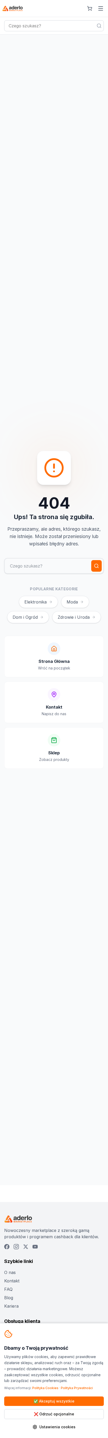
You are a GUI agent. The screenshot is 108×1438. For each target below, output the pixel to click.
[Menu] (100, 8)
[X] (25, 1246)
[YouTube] (35, 1246)
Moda (72, 602)
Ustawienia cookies (57, 1427)
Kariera (11, 1306)
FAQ (8, 1289)
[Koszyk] (89, 8)
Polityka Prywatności (77, 1388)
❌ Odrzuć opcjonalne (54, 1414)
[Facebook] (6, 1246)
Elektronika (35, 602)
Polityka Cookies (45, 1388)
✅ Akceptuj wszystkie (54, 1401)
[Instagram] (16, 1246)
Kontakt (11, 1280)
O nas (10, 1272)
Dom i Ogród (25, 617)
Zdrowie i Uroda (74, 617)
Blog (8, 1297)
